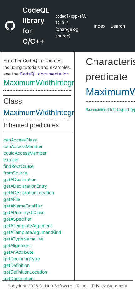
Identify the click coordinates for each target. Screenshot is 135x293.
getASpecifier (17, 219)
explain (10, 159)
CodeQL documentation (44, 73)
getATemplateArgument (27, 225)
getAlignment (17, 245)
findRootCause (18, 166)
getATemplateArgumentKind (32, 232)
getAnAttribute (18, 252)
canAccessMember (23, 146)
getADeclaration (19, 179)
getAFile (11, 199)
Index (99, 26)
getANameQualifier (22, 205)
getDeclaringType (21, 258)
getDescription (18, 278)
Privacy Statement (109, 285)
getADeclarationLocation (28, 192)
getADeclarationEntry (25, 186)
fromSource (15, 172)
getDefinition (16, 265)
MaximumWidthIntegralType (49, 82)
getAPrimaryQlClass (23, 212)
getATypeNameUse (23, 238)
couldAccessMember (24, 153)
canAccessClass (20, 139)
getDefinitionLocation (25, 271)
